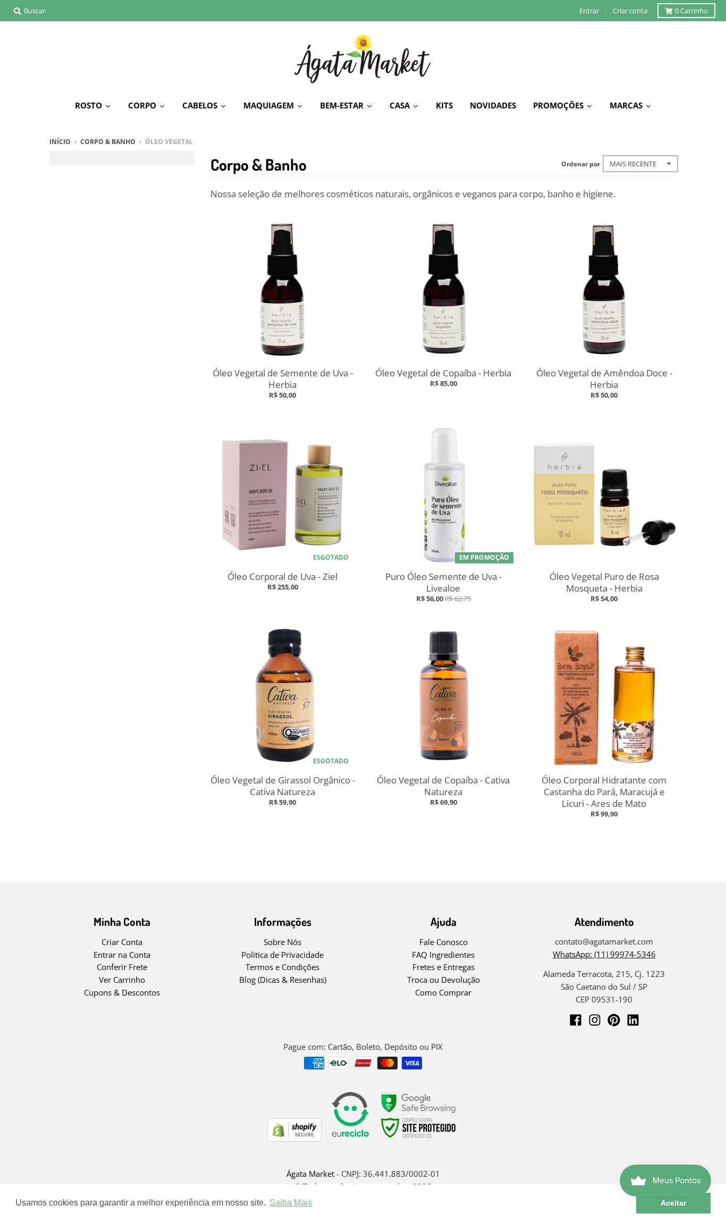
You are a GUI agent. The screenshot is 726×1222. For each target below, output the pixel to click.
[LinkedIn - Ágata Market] (633, 1020)
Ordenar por (580, 164)
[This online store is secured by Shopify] (294, 1138)
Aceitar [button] (673, 1203)
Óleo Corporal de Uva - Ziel (282, 576)
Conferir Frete (122, 967)
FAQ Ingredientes (443, 954)
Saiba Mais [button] (290, 1202)
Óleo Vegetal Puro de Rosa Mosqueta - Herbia (604, 582)
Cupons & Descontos (122, 992)
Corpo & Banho (108, 142)
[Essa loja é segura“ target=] (419, 1138)
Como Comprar (443, 992)
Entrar (589, 10)
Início (60, 142)
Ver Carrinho (122, 979)
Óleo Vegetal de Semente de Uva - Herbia (283, 379)
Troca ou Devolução (443, 979)
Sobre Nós (282, 942)
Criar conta (630, 10)
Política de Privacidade (282, 954)
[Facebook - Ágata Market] (575, 1020)
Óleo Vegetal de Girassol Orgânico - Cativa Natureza (282, 786)
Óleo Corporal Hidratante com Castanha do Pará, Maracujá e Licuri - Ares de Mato (604, 792)
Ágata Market (310, 1173)
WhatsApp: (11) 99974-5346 (604, 954)
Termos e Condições (282, 967)
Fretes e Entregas (443, 967)
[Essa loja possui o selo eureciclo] (350, 1138)
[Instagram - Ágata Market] (594, 1020)
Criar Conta (122, 942)
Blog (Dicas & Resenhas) (282, 979)
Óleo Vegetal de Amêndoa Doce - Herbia (604, 379)
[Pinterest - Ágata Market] (613, 1020)
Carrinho (691, 10)
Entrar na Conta (122, 954)
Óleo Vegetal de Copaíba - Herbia (443, 373)
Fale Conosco (443, 942)
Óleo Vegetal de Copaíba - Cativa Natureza (443, 786)
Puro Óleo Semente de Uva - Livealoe (443, 582)
